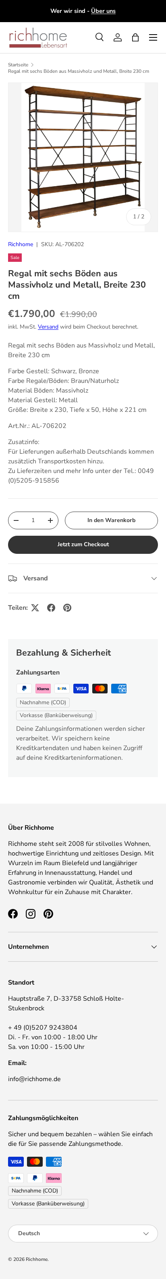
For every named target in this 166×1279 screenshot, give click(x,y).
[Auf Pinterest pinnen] (67, 608)
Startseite (18, 65)
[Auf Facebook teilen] (51, 608)
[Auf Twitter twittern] (35, 608)
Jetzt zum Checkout (83, 544)
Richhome (20, 244)
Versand (48, 327)
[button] (135, 37)
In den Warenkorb (111, 520)
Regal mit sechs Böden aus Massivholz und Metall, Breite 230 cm (78, 71)
